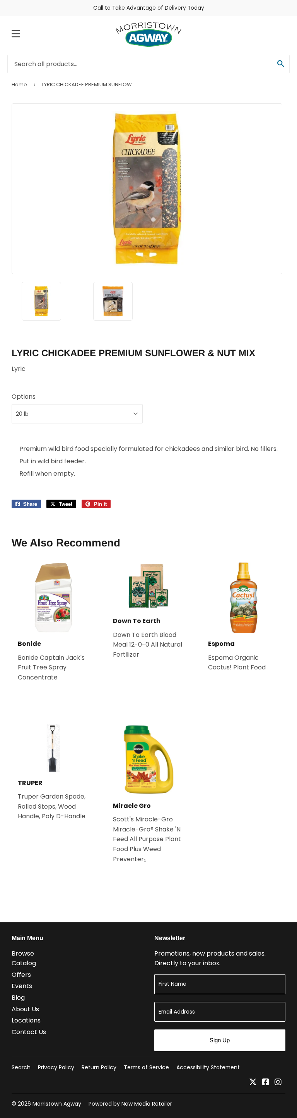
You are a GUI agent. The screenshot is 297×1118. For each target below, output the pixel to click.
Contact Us (29, 1032)
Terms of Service (146, 1067)
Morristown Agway (56, 1104)
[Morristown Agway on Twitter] (253, 1082)
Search (21, 1067)
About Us (25, 1009)
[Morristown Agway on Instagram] (278, 1082)
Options (24, 396)
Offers (21, 974)
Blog (18, 997)
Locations (26, 1020)
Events (22, 985)
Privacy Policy (56, 1067)
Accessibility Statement (208, 1067)
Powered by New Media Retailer (130, 1104)
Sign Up (220, 1040)
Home (19, 84)
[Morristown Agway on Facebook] (265, 1082)
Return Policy (99, 1067)
